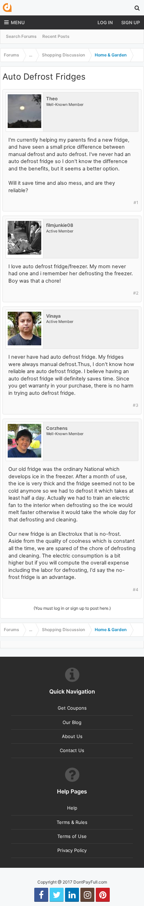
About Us (72, 736)
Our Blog (72, 722)
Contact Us (72, 750)
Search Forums (21, 36)
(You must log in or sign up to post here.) (72, 608)
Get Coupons (72, 708)
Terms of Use (72, 836)
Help (72, 808)
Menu (18, 22)
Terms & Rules (72, 822)
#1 (136, 202)
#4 (135, 589)
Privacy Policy (72, 850)
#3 (135, 405)
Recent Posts (56, 36)
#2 (135, 293)
